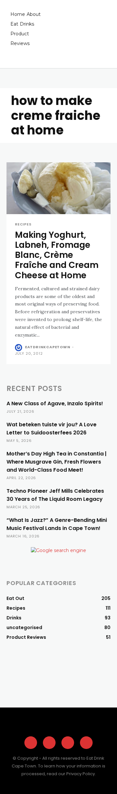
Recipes (23, 224)
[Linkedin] (86, 742)
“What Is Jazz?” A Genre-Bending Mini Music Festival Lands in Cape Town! (56, 524)
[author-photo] (19, 347)
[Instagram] (49, 742)
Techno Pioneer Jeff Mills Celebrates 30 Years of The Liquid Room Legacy (55, 495)
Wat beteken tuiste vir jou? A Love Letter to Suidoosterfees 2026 (51, 428)
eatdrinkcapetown (48, 347)
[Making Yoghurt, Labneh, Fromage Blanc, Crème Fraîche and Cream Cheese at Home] (58, 188)
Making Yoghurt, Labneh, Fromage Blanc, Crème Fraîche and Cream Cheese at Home (56, 255)
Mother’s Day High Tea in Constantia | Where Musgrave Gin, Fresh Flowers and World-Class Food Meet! (56, 462)
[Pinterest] (67, 742)
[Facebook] (30, 742)
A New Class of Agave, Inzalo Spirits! (54, 403)
